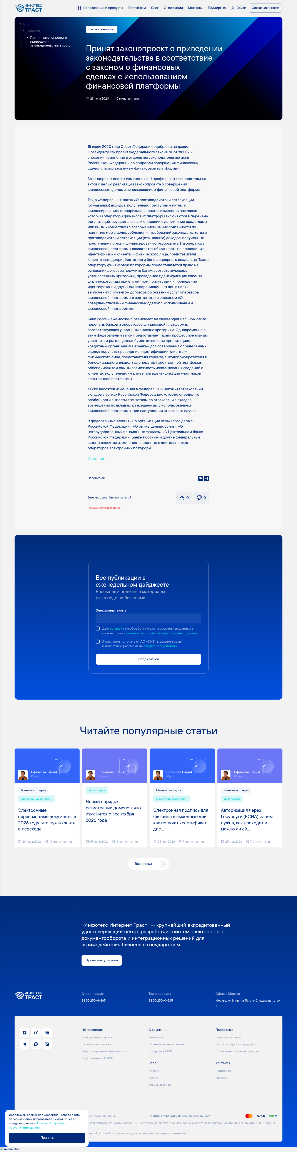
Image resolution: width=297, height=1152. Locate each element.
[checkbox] (98, 628)
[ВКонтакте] (200, 478)
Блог (27, 25)
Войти (241, 8)
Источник (96, 459)
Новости (33, 31)
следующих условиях (160, 646)
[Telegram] (206, 478)
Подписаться (148, 659)
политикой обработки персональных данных (162, 633)
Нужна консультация (101, 960)
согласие (117, 629)
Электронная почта (111, 611)
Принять (47, 1138)
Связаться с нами (265, 8)
